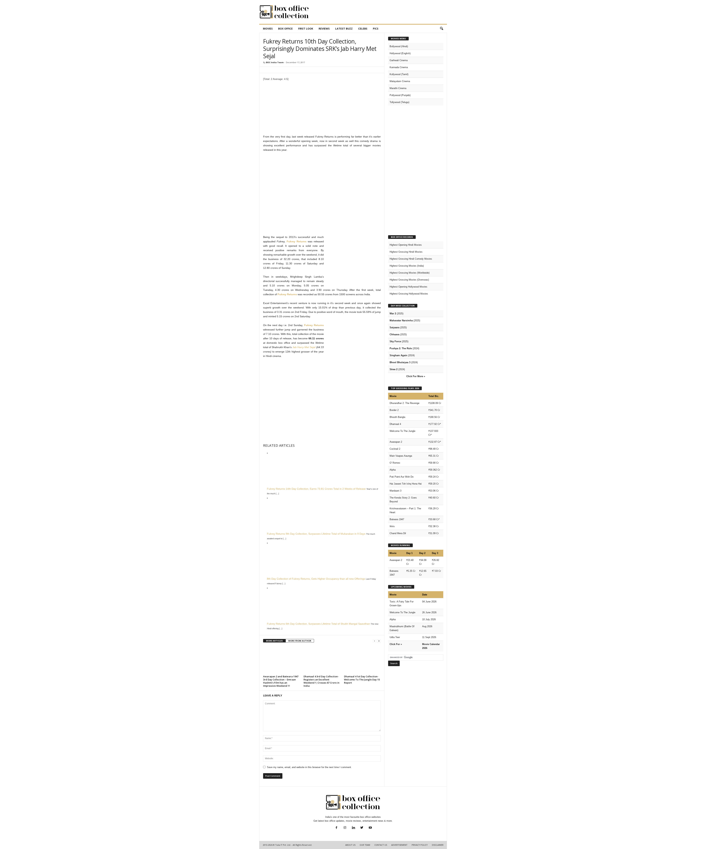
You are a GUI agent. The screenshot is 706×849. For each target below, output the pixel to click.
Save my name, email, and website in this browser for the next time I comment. (309, 767)
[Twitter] (362, 828)
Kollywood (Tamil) (399, 74)
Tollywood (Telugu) (399, 102)
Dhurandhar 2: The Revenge (404, 403)
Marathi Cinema (398, 88)
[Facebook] (336, 828)
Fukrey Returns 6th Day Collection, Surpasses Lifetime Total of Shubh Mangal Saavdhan (318, 623)
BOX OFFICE (285, 28)
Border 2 (394, 410)
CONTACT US (380, 844)
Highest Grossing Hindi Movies (406, 251)
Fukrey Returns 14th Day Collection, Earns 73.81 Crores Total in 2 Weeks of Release (316, 488)
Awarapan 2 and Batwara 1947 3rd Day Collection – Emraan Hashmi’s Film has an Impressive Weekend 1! (280, 681)
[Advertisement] (380, 12)
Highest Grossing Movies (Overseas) (409, 279)
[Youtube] (370, 828)
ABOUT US (350, 844)
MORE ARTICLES (274, 640)
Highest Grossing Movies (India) (407, 265)
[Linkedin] (353, 828)
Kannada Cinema (399, 67)
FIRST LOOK (305, 28)
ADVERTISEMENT (399, 844)
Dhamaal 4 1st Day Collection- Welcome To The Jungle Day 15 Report (362, 679)
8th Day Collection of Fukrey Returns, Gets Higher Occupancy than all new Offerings (316, 578)
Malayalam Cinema (400, 81)
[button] (441, 29)
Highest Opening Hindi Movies (406, 244)
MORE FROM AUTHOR (299, 640)
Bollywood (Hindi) (399, 46)
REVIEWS (324, 28)
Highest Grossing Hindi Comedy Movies (411, 258)
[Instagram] (345, 828)
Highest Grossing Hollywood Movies (409, 293)
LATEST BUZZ (344, 28)
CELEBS (362, 28)
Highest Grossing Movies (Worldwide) (409, 272)
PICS (375, 28)
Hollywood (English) (400, 53)
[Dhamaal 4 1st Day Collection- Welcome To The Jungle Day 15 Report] (362, 660)
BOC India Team (275, 62)
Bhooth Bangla (397, 417)
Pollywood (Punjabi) (400, 95)
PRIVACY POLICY (420, 844)
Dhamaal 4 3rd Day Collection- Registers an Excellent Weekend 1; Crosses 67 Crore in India (321, 681)
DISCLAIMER (437, 844)
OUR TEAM (365, 844)
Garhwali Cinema (399, 60)
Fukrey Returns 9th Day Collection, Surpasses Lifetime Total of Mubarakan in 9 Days (316, 533)
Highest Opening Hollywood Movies (408, 286)
